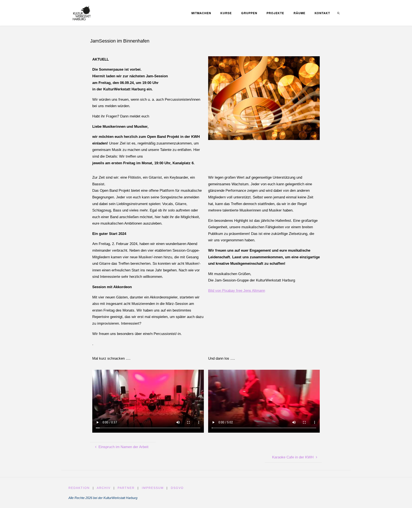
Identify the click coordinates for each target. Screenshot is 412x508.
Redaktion (79, 488)
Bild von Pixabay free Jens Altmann (236, 291)
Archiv (104, 488)
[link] (338, 13)
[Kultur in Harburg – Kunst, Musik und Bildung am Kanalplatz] (81, 13)
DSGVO (177, 488)
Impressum (153, 488)
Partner (126, 488)
